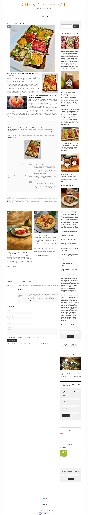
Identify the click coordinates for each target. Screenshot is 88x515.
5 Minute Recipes (10, 265)
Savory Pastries (11, 199)
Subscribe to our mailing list (70, 471)
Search (63, 23)
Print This (54, 132)
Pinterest (42, 16)
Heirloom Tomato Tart (41, 235)
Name (8, 310)
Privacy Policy (44, 502)
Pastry (38, 251)
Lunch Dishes (40, 249)
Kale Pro (49, 508)
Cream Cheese (21, 197)
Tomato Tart (42, 199)
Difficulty (12, 129)
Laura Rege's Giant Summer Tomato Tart (45, 198)
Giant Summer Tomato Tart (27, 201)
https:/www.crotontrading (67, 324)
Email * (64, 395)
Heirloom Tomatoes (42, 201)
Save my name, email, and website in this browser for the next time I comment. (27, 337)
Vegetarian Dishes (23, 200)
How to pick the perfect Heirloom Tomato (28, 198)
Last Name (65, 408)
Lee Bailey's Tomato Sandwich (20, 265)
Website (8, 321)
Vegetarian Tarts (28, 200)
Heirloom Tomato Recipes (35, 201)
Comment (9, 327)
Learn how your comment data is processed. (37, 343)
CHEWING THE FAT (44, 4)
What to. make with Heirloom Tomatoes (34, 202)
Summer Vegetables (34, 199)
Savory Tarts (20, 199)
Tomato (39, 199)
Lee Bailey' (14, 265)
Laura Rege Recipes (13, 202)
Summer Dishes (24, 199)
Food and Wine (26, 197)
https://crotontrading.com (67, 185)
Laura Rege (37, 198)
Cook (44, 127)
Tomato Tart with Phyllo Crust (48, 199)
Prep (34, 127)
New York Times (45, 249)
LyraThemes (50, 510)
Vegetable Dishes (10, 200)
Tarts (52, 252)
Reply (20, 289)
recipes (65, 454)
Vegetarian (18, 200)
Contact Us (44, 504)
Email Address (10, 316)
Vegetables (14, 200)
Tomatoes (54, 199)
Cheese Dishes (16, 197)
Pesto (40, 251)
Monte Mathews (13, 196)
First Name (65, 401)
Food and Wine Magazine (32, 197)
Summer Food (29, 199)
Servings (23, 127)
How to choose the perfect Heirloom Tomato (15, 198)
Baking (13, 197)
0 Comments (14, 266)
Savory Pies (16, 199)
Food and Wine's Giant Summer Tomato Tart (43, 197)
